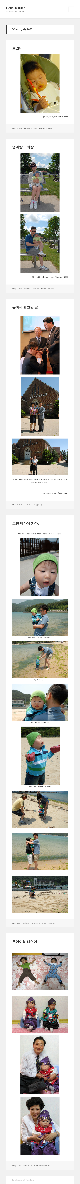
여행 (37, 288)
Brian (34, 923)
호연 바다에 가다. (25, 523)
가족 (34, 288)
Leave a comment (46, 128)
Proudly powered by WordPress (23, 1180)
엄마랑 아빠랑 (23, 147)
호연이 (17, 48)
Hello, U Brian (15, 8)
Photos (27, 128)
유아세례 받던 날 (25, 307)
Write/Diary (28, 505)
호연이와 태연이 (24, 941)
